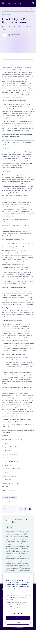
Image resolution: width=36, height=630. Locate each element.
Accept (18, 618)
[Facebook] (21, 509)
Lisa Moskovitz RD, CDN (14, 34)
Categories (6, 9)
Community (6, 15)
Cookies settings (18, 613)
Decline (18, 622)
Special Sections (22, 9)
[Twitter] (25, 509)
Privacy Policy (9, 599)
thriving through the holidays (9, 497)
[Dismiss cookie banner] (29, 577)
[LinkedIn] (30, 509)
